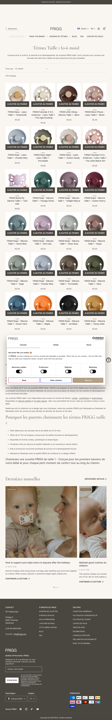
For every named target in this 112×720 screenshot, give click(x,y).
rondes (75, 398)
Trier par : (9, 69)
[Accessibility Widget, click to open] (108, 360)
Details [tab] (56, 345)
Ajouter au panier (17, 104)
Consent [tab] (23, 345)
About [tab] (88, 345)
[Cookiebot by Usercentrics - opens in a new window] (94, 338)
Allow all (88, 380)
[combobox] (12, 29)
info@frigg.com (20, 634)
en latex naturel (40, 401)
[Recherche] (6, 29)
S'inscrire (12, 680)
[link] (17, 37)
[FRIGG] (56, 28)
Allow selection (56, 380)
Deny (24, 380)
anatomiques (97, 398)
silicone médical (24, 401)
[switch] (44, 371)
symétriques (84, 398)
